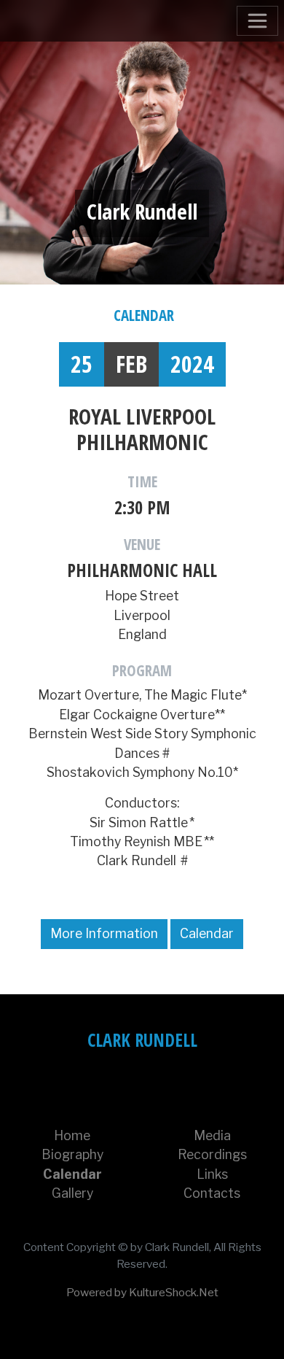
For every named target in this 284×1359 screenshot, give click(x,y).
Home (72, 1135)
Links (212, 1174)
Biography (72, 1154)
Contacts (212, 1193)
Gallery (72, 1193)
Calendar (144, 315)
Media (212, 1135)
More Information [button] (104, 933)
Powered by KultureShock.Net (142, 1292)
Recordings (212, 1154)
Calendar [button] (207, 933)
